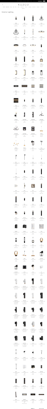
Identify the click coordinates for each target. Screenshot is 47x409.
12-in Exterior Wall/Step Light (25, 92)
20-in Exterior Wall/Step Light (42, 400)
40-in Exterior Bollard (41, 218)
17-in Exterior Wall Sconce (41, 78)
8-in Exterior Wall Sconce (33, 134)
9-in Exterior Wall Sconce (33, 315)
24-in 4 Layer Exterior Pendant (16, 135)
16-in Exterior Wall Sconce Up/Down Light (16, 316)
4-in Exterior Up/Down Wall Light (24, 372)
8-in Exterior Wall (16, 218)
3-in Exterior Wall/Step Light (42, 273)
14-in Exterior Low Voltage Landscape (41, 358)
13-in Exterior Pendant (33, 245)
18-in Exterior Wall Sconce (33, 120)
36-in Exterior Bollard (24, 245)
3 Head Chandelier (33, 259)
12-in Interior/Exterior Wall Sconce (33, 287)
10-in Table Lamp (42, 245)
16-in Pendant (33, 64)
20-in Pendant (41, 64)
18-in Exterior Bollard (24, 218)
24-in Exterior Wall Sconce (25, 191)
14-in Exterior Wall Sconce (16, 78)
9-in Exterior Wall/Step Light (16, 106)
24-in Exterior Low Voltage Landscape (41, 163)
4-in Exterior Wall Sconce (33, 372)
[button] (2, 5)
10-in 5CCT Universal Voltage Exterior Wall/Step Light (25, 401)
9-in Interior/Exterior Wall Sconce (16, 330)
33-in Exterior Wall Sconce (25, 37)
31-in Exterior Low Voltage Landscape (25, 163)
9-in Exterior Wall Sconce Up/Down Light (42, 316)
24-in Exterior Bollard (41, 191)
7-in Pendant (24, 148)
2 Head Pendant (25, 259)
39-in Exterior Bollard (41, 177)
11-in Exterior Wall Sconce (33, 148)
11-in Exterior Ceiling (41, 37)
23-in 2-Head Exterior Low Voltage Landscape (41, 149)
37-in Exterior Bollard (24, 64)
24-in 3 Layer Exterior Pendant (41, 120)
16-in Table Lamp (16, 259)
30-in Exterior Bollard (33, 218)
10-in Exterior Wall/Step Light (16, 92)
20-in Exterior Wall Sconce (25, 78)
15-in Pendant (41, 134)
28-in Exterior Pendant (16, 37)
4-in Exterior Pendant (16, 358)
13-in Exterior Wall (16, 120)
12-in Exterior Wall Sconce (33, 78)
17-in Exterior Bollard (24, 177)
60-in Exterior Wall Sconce (33, 37)
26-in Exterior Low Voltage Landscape (16, 372)
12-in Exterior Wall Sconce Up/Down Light (25, 287)
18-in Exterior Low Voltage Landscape (33, 163)
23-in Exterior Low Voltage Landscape (16, 163)
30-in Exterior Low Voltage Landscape (16, 177)
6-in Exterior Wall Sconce (16, 191)
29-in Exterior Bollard (16, 64)
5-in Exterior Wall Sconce (25, 134)
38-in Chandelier (16, 148)
